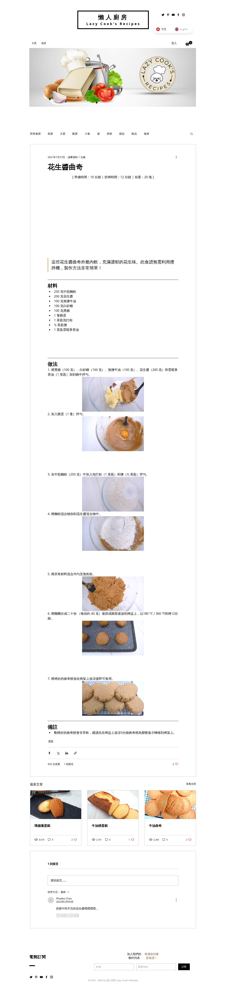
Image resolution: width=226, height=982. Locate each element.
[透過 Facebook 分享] (49, 753)
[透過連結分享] (75, 753)
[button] (188, 43)
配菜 (75, 133)
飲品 (134, 133)
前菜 (50, 133)
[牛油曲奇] (170, 804)
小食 (87, 133)
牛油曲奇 (155, 825)
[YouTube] (173, 15)
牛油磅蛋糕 (100, 825)
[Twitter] (163, 15)
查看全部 (191, 783)
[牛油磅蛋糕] (113, 804)
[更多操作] (176, 157)
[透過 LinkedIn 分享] (66, 753)
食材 (146, 133)
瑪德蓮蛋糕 (42, 825)
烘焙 (109, 133)
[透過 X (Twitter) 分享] (58, 753)
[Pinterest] (168, 15)
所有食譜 (35, 133)
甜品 (121, 133)
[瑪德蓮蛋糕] (55, 804)
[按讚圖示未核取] (58, 915)
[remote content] (113, 344)
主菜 (62, 133)
